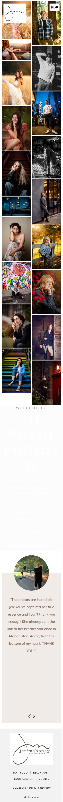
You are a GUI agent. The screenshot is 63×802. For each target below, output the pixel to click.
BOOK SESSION (23, 778)
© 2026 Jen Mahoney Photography (32, 787)
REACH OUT (40, 772)
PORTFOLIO (20, 772)
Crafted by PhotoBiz (31, 797)
